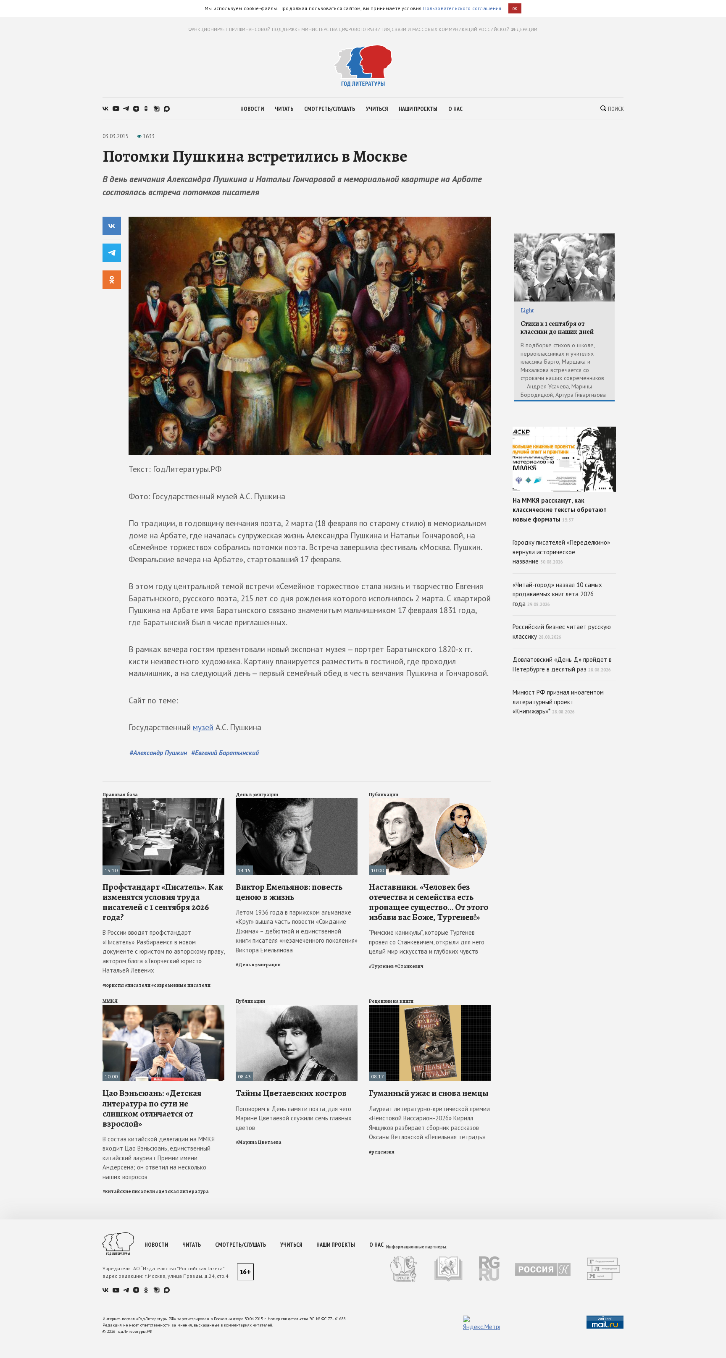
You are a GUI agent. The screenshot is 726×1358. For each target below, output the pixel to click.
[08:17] (430, 1008)
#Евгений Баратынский (225, 752)
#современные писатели (180, 985)
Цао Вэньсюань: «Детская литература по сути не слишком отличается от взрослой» (152, 1108)
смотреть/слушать (329, 109)
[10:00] (430, 802)
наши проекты (418, 109)
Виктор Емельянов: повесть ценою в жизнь (289, 892)
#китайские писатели (129, 1191)
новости (252, 109)
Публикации (383, 794)
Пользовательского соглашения (462, 8)
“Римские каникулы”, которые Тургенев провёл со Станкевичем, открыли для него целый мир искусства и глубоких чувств (426, 941)
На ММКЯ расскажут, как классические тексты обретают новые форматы (560, 509)
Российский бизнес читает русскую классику (562, 631)
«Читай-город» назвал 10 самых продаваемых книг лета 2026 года (557, 594)
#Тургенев (381, 966)
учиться (377, 109)
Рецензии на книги (391, 1001)
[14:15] (297, 802)
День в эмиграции (257, 794)
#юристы (113, 985)
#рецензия (382, 1151)
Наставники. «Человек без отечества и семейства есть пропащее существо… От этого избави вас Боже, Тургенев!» (428, 902)
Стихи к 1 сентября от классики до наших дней (557, 328)
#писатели (137, 985)
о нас (455, 109)
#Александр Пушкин (158, 752)
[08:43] (297, 1008)
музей (203, 727)
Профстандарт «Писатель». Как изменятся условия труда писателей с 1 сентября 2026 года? (163, 902)
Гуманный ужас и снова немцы (429, 1093)
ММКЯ (110, 1001)
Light (527, 311)
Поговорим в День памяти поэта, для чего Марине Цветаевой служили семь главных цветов (294, 1118)
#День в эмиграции (258, 964)
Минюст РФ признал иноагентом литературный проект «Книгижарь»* (558, 701)
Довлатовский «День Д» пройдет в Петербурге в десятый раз (562, 664)
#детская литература (182, 1191)
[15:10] (163, 802)
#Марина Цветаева (258, 1142)
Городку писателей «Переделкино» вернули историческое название (561, 551)
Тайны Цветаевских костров (291, 1093)
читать (284, 109)
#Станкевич (409, 966)
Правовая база (120, 794)
